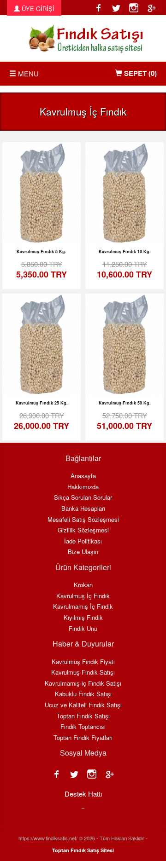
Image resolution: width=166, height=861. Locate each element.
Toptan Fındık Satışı (83, 716)
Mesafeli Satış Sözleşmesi (83, 519)
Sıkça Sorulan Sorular (83, 497)
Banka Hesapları (83, 508)
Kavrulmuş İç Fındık (83, 596)
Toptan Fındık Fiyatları (83, 738)
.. (83, 806)
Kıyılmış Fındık (83, 617)
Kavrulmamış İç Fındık (83, 606)
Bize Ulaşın (83, 552)
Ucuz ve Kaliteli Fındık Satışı (83, 705)
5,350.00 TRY (41, 269)
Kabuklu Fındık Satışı (83, 694)
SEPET (139, 73)
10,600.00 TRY (124, 269)
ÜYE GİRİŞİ (37, 8)
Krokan (83, 585)
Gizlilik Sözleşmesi (83, 530)
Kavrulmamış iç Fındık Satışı (83, 683)
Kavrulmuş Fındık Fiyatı (83, 662)
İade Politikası (83, 541)
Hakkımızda (83, 487)
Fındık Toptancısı (83, 726)
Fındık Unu (83, 628)
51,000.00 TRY (124, 421)
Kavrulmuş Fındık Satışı (83, 672)
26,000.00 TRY (41, 421)
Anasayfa (83, 476)
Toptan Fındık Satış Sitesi (83, 850)
